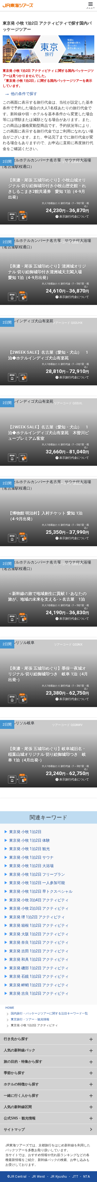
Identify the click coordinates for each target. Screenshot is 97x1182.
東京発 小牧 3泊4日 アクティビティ (39, 900)
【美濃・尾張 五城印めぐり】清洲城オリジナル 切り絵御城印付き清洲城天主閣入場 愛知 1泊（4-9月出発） (47, 272)
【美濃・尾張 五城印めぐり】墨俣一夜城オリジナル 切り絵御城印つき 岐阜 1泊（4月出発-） (48, 674)
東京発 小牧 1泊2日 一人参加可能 (37, 883)
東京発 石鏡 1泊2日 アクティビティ (39, 976)
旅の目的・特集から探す (23, 1061)
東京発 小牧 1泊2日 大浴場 (31, 866)
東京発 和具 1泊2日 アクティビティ (39, 959)
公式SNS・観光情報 (20, 1118)
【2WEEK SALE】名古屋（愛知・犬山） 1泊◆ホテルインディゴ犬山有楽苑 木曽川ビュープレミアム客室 (48, 433)
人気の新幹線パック (19, 1050)
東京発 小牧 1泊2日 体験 (29, 840)
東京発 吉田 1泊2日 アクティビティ (39, 951)
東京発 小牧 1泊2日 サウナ (31, 857)
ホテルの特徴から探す (21, 1084)
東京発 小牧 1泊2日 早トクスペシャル (40, 891)
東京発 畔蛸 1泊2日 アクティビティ (39, 985)
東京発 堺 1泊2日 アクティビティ (37, 917)
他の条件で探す (24, 93)
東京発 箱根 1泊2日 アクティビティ (39, 925)
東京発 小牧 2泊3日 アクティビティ (39, 908)
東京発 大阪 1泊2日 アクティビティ (39, 934)
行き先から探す (16, 1039)
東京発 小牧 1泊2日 (25, 832)
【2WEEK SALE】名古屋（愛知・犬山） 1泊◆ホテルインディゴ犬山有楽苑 (48, 355)
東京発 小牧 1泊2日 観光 (29, 849)
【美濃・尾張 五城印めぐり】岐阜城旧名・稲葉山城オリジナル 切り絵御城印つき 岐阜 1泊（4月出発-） (47, 754)
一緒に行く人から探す (21, 1095)
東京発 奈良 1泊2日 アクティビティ (39, 942)
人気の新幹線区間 (18, 1107)
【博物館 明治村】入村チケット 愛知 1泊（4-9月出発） (45, 516)
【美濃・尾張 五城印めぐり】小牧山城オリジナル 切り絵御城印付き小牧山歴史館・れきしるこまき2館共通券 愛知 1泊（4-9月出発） (47, 189)
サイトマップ (14, 1129)
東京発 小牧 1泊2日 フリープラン (37, 874)
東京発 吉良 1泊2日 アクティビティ (39, 993)
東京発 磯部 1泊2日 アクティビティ (39, 968)
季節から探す (14, 1073)
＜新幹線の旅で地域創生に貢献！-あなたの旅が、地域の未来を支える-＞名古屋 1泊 (47, 596)
